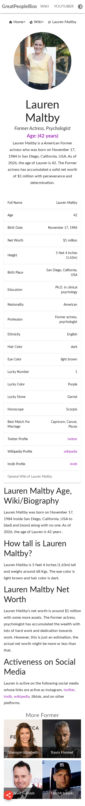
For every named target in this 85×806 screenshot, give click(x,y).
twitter (72, 439)
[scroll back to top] (8, 795)
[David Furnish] (23, 798)
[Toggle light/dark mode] (80, 6)
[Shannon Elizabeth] (23, 757)
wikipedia (70, 451)
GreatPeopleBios (19, 6)
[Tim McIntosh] (61, 798)
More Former (42, 715)
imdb (73, 464)
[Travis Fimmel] (61, 757)
